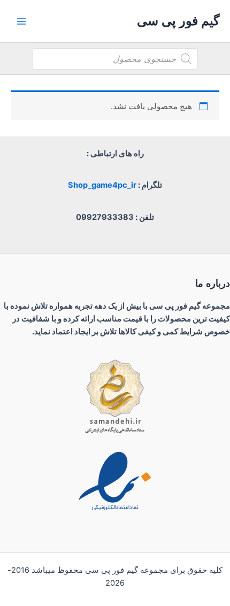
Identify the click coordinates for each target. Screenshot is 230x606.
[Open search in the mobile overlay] (115, 59)
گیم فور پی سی (178, 20)
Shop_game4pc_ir (102, 185)
